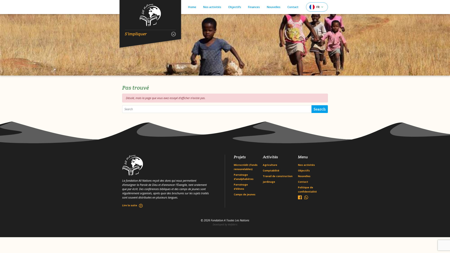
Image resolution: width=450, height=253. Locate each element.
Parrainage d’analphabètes (243, 177)
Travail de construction (277, 176)
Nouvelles (273, 7)
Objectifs (234, 7)
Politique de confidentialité (307, 189)
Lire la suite (129, 205)
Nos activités (212, 7)
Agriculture (270, 165)
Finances (254, 7)
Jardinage (269, 181)
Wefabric (232, 224)
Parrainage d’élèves (241, 186)
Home (192, 7)
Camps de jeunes (244, 194)
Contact (292, 7)
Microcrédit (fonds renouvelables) (246, 167)
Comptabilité (271, 170)
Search (320, 109)
